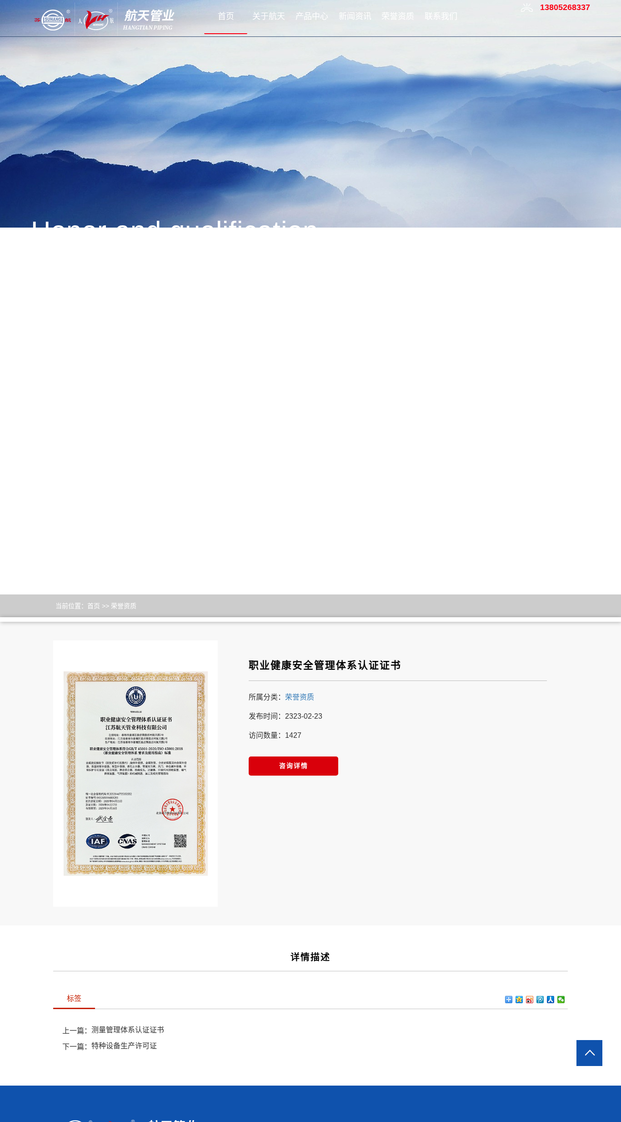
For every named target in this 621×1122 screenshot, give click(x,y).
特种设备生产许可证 (124, 1046)
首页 (226, 16)
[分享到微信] (561, 999)
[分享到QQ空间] (519, 999)
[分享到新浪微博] (530, 999)
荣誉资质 (397, 16)
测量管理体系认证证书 (127, 1030)
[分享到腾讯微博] (540, 999)
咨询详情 (293, 765)
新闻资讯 (355, 16)
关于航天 (268, 16)
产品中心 (311, 16)
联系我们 (441, 16)
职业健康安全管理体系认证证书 (325, 665)
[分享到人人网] (551, 999)
